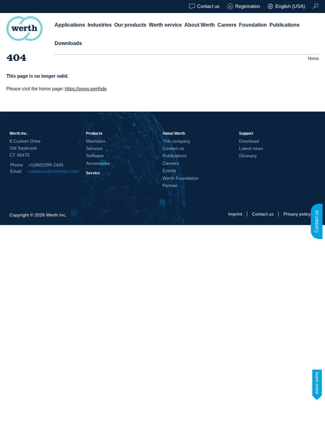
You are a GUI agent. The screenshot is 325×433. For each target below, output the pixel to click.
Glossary (248, 155)
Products (94, 133)
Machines (95, 141)
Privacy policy (297, 214)
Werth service (165, 25)
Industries (100, 25)
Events (169, 170)
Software (95, 155)
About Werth (199, 25)
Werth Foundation (180, 178)
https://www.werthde (86, 88)
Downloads (68, 43)
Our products (130, 25)
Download (249, 141)
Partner (169, 185)
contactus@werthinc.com (53, 171)
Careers (226, 25)
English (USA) (290, 6)
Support (246, 133)
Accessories (98, 163)
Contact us (208, 6)
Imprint (235, 214)
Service (93, 173)
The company (176, 141)
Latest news (251, 148)
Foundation (253, 25)
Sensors (94, 148)
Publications (284, 25)
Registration (247, 6)
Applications (70, 25)
